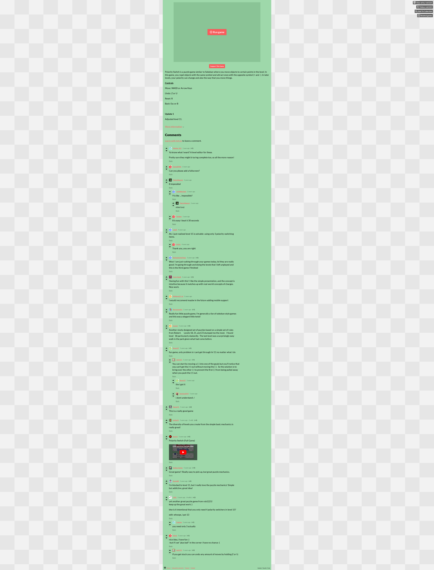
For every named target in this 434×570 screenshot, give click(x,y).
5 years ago (191, 258)
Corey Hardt (177, 277)
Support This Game (217, 66)
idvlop (175, 536)
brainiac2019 (184, 394)
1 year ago (186, 148)
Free (268, 568)
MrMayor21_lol (178, 296)
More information (173, 126)
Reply (171, 161)
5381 (175, 497)
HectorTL (176, 407)
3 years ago (188, 180)
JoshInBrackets (181, 191)
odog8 (175, 230)
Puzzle (265, 568)
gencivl (175, 437)
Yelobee (179, 216)
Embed (193, 568)
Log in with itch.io (173, 140)
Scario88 (176, 481)
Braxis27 (176, 348)
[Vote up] (166, 148)
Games (260, 568)
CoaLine (179, 522)
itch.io (168, 568)
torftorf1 (176, 420)
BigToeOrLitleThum (179, 258)
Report (187, 568)
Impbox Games (178, 468)
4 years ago (182, 230)
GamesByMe (177, 167)
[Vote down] (166, 151)
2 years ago (186, 167)
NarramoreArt (177, 309)
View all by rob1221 (178, 568)
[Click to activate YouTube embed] (183, 452)
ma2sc (178, 244)
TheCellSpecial (178, 180)
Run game (218, 32)
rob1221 (179, 360)
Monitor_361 (177, 148)
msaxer (175, 326)
